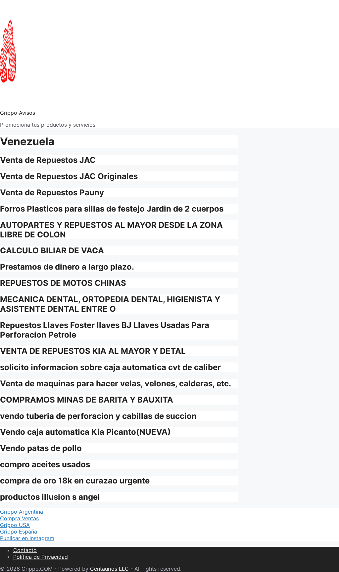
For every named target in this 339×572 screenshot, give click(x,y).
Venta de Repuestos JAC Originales (69, 176)
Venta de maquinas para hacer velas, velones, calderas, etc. (115, 383)
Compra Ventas (19, 518)
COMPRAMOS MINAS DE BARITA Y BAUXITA (86, 400)
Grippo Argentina (21, 511)
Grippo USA (15, 525)
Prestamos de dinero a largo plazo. (67, 267)
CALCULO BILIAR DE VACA (52, 250)
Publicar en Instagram (27, 538)
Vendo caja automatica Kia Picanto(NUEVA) (85, 432)
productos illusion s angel (50, 497)
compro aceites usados (45, 464)
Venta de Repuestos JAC (48, 160)
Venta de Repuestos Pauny (52, 192)
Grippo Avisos (17, 112)
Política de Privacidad (40, 556)
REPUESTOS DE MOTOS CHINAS (63, 283)
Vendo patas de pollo (41, 448)
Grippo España (18, 531)
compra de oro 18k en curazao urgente (75, 480)
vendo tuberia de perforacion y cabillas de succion (98, 416)
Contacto (25, 550)
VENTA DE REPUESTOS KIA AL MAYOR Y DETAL (93, 351)
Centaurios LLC (109, 568)
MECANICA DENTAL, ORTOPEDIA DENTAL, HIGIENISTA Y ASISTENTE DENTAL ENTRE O (110, 304)
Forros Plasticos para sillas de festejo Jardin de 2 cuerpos (111, 209)
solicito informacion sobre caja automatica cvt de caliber (110, 367)
